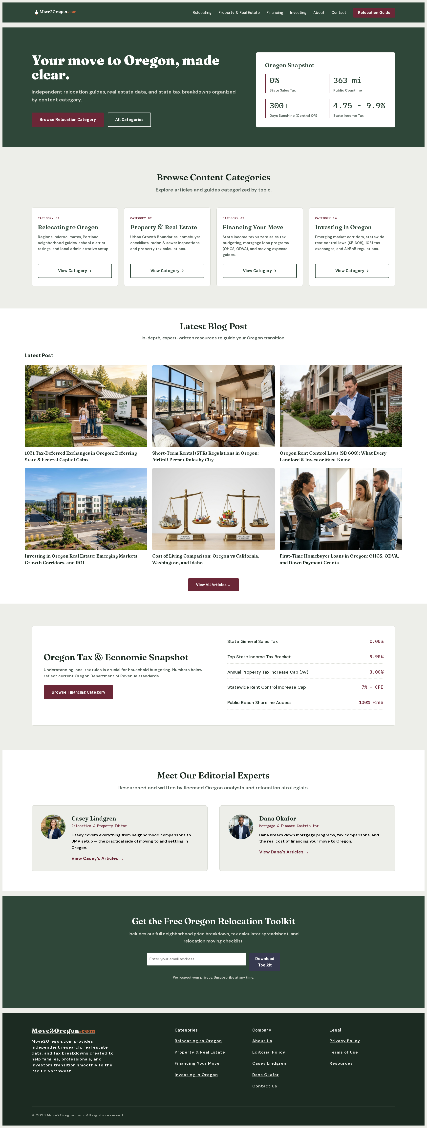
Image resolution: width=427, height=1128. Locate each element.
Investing (298, 12)
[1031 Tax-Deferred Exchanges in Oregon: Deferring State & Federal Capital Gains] (86, 406)
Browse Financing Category (78, 692)
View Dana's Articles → (284, 852)
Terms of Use (344, 1052)
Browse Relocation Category (68, 119)
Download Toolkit (264, 961)
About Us (262, 1040)
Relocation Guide (374, 12)
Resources (341, 1063)
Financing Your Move (197, 1063)
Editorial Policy (268, 1052)
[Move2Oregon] (56, 12)
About (318, 12)
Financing (275, 12)
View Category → (75, 270)
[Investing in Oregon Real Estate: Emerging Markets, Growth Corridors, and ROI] (86, 509)
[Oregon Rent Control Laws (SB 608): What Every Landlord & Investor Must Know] (341, 406)
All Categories (129, 119)
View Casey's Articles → (97, 858)
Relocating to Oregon (198, 1040)
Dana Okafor (265, 1074)
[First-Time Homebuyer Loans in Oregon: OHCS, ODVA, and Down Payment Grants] (341, 509)
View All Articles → (213, 585)
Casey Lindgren (269, 1063)
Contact (338, 12)
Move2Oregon (63, 1031)
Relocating (202, 12)
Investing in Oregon (196, 1074)
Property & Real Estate (239, 12)
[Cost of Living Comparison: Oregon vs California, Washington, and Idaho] (213, 509)
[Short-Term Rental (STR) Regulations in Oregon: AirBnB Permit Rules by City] (213, 406)
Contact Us (264, 1086)
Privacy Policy (345, 1040)
